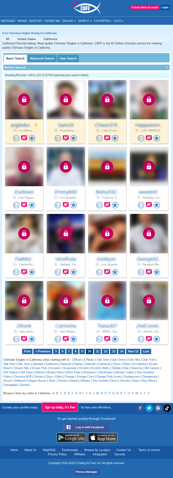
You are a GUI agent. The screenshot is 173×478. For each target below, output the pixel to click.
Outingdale (10, 385)
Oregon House (36, 380)
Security (119, 454)
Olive (60, 372)
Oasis (117, 364)
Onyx (49, 376)
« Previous (42, 351)
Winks (22, 21)
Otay (135, 380)
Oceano (55, 368)
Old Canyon (151, 368)
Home (14, 450)
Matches (35, 21)
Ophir (58, 376)
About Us (30, 450)
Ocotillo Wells (100, 368)
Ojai (125, 368)
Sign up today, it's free (60, 407)
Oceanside (69, 368)
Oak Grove (119, 359)
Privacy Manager (87, 471)
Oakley (78, 364)
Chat (117, 21)
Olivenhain (105, 372)
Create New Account (145, 7)
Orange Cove (85, 376)
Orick (52, 380)
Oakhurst (52, 364)
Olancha (136, 368)
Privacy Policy (57, 454)
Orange (69, 376)
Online (68, 21)
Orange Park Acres (108, 376)
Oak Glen (103, 359)
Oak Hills (134, 359)
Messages (8, 21)
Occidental (139, 364)
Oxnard (24, 385)
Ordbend (19, 380)
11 (97, 351)
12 (105, 351)
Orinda (62, 380)
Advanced (42, 58)
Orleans (85, 380)
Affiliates (80, 454)
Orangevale (149, 376)
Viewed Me (52, 21)
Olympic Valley (124, 372)
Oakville (90, 364)
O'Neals (89, 359)
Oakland (65, 364)
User (68, 58)
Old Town (26, 372)
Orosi (113, 380)
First (27, 351)
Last (146, 351)
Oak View (23, 364)
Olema (39, 372)
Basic (15, 58)
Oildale (116, 368)
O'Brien (77, 359)
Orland (73, 380)
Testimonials (70, 450)
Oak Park (149, 359)
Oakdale (37, 364)
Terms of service (149, 450)
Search (84, 21)
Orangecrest (132, 376)
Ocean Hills (21, 368)
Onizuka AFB (23, 376)
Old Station (10, 372)
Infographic (100, 454)
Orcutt (7, 380)
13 (113, 351)
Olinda (50, 372)
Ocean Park (39, 368)
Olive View (73, 372)
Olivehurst (89, 372)
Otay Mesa (148, 380)
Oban (126, 364)
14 (121, 351)
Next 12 (133, 351)
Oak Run (9, 364)
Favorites (101, 21)
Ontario (38, 376)
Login (165, 7)
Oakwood (104, 364)
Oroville (125, 380)
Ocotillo (84, 368)
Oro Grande (100, 380)
